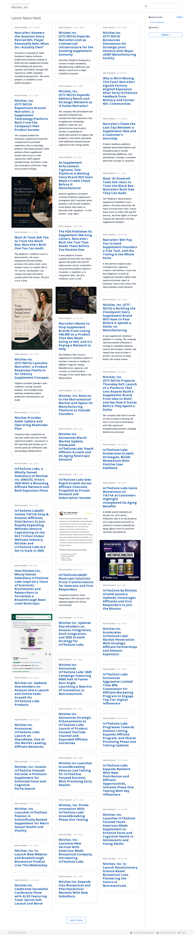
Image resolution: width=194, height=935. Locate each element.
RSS (180, 17)
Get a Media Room (168, 932)
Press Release (21, 27)
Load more (76, 920)
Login (183, 932)
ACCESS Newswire (17, 932)
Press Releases (157, 22)
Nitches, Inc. (20, 7)
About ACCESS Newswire (143, 932)
